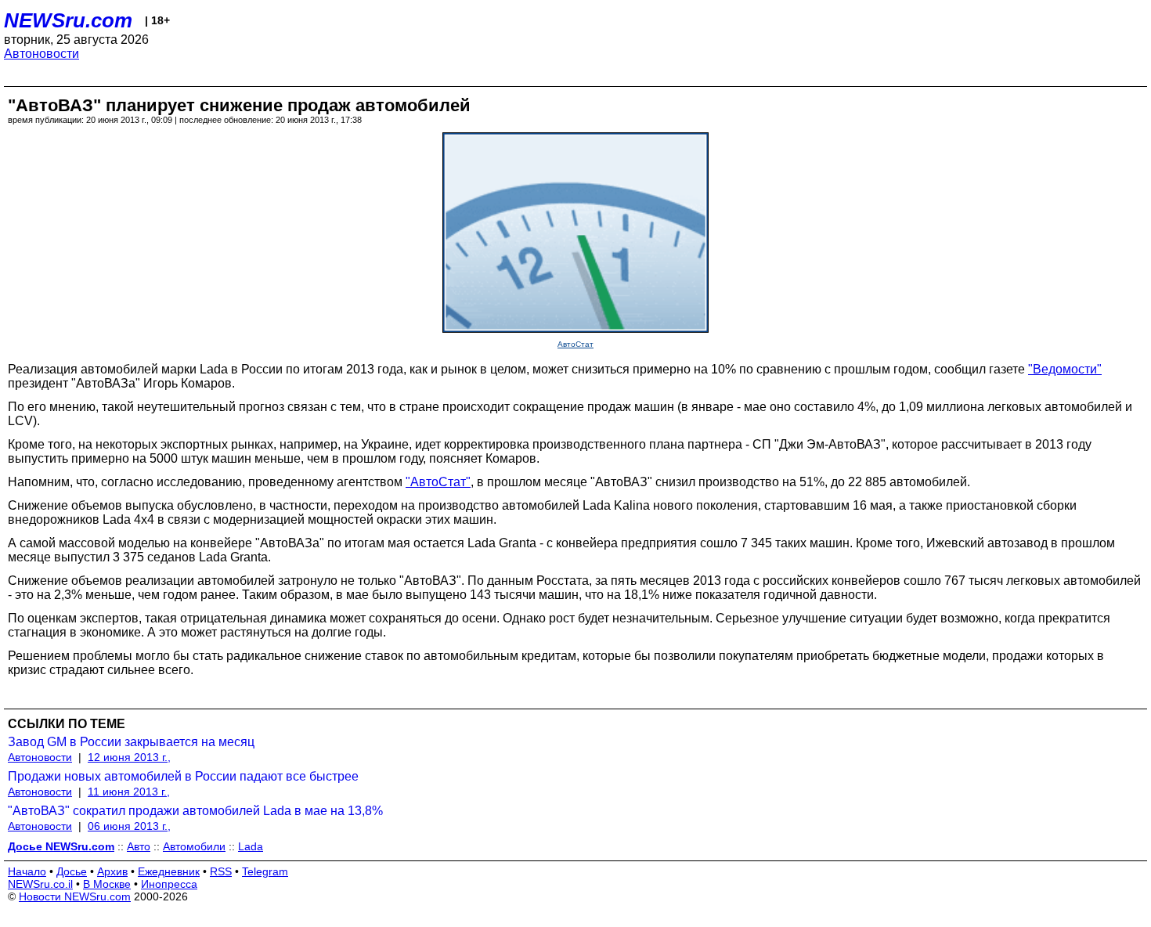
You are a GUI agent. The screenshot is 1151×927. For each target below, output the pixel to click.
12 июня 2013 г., (129, 757)
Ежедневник (169, 871)
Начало (27, 871)
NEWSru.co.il (40, 884)
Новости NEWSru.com (75, 896)
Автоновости (41, 53)
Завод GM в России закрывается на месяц (131, 741)
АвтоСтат (575, 344)
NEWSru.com (68, 20)
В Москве (107, 884)
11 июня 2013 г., (129, 791)
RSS (221, 871)
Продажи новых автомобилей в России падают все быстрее (183, 776)
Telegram (265, 871)
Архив (112, 871)
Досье (71, 871)
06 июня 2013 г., (129, 826)
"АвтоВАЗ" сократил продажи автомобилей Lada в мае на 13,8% (195, 810)
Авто (138, 846)
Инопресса (169, 884)
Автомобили (194, 846)
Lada (250, 846)
